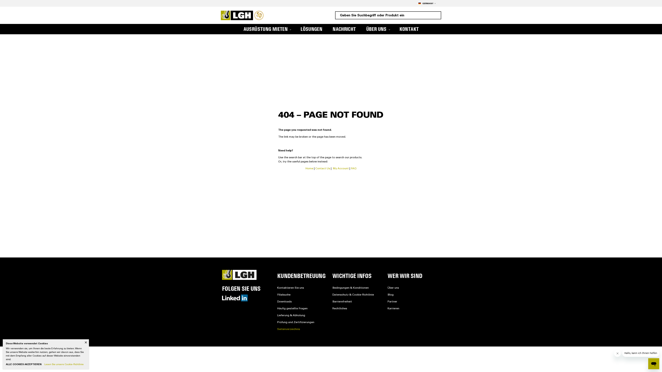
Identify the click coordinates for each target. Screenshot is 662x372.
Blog (391, 294)
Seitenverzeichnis (288, 329)
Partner (392, 301)
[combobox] (388, 15)
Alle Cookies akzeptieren (24, 364)
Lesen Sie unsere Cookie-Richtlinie (64, 364)
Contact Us (322, 168)
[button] (426, 3)
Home (309, 168)
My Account (341, 168)
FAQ (354, 168)
